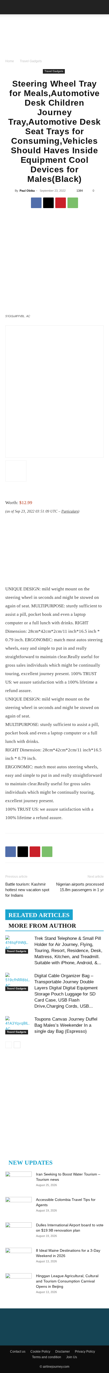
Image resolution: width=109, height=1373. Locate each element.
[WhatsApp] (72, 203)
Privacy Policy (85, 1351)
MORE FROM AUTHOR (42, 925)
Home (9, 61)
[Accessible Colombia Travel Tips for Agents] (18, 1206)
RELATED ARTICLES (39, 915)
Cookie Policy (40, 1351)
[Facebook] (36, 203)
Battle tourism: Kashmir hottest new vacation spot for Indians (27, 890)
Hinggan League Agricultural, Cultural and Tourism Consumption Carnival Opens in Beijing (67, 1281)
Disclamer (62, 1351)
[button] (9, 7)
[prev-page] (8, 1045)
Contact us (17, 1351)
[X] (48, 203)
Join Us (71, 1357)
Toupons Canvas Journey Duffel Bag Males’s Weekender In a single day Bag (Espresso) (65, 1025)
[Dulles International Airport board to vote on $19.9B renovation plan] (18, 1231)
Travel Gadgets (31, 61)
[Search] (101, 7)
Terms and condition (46, 1357)
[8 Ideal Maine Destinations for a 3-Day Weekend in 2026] (18, 1257)
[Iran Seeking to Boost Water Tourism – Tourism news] (18, 1181)
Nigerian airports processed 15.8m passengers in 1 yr (80, 887)
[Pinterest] (60, 203)
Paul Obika (27, 190)
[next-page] (17, 1045)
